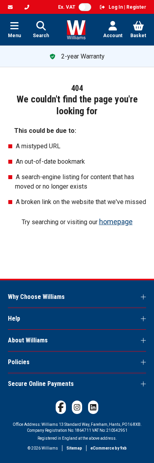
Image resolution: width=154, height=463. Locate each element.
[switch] (85, 7)
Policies (19, 362)
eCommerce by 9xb (108, 448)
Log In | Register (127, 7)
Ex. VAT (66, 7)
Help (14, 318)
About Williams (28, 340)
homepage (116, 221)
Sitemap (74, 448)
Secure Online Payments (41, 383)
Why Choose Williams (36, 296)
